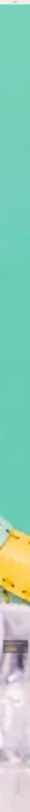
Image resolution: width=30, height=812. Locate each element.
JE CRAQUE (11, 649)
